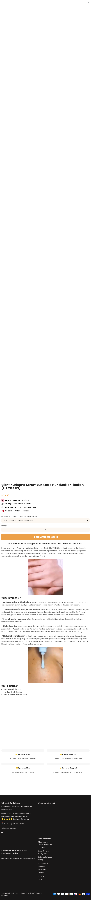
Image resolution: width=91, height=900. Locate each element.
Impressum (43, 863)
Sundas (17, 893)
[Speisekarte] (2, 4)
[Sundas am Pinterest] (2, 832)
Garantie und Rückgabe (43, 852)
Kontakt (41, 876)
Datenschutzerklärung (45, 858)
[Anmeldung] (86, 4)
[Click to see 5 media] (68, 471)
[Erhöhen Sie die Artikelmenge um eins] (87, 530)
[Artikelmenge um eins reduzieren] (3, 530)
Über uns (42, 872)
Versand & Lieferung (42, 868)
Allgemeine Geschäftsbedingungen (45, 845)
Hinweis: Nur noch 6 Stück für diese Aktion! (19, 516)
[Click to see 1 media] (8, 471)
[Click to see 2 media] (23, 471)
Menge (4, 525)
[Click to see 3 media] (38, 471)
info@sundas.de (8, 828)
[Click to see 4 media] (53, 471)
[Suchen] (4, 4)
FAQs (40, 879)
